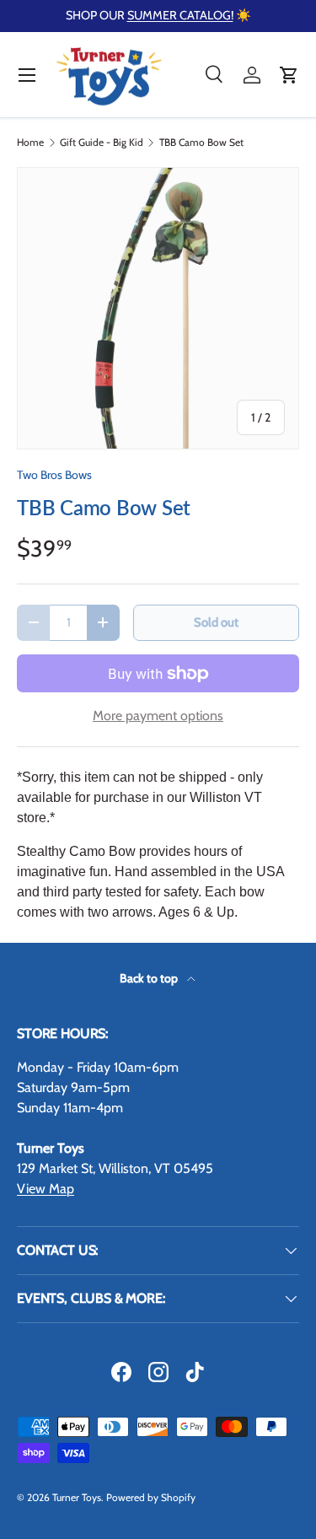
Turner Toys (76, 1497)
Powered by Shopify (150, 1497)
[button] (289, 75)
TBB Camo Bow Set (201, 142)
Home (30, 142)
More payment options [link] (158, 716)
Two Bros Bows (54, 474)
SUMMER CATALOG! (180, 15)
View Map (45, 1189)
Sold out (216, 622)
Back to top (150, 978)
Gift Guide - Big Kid (101, 142)
